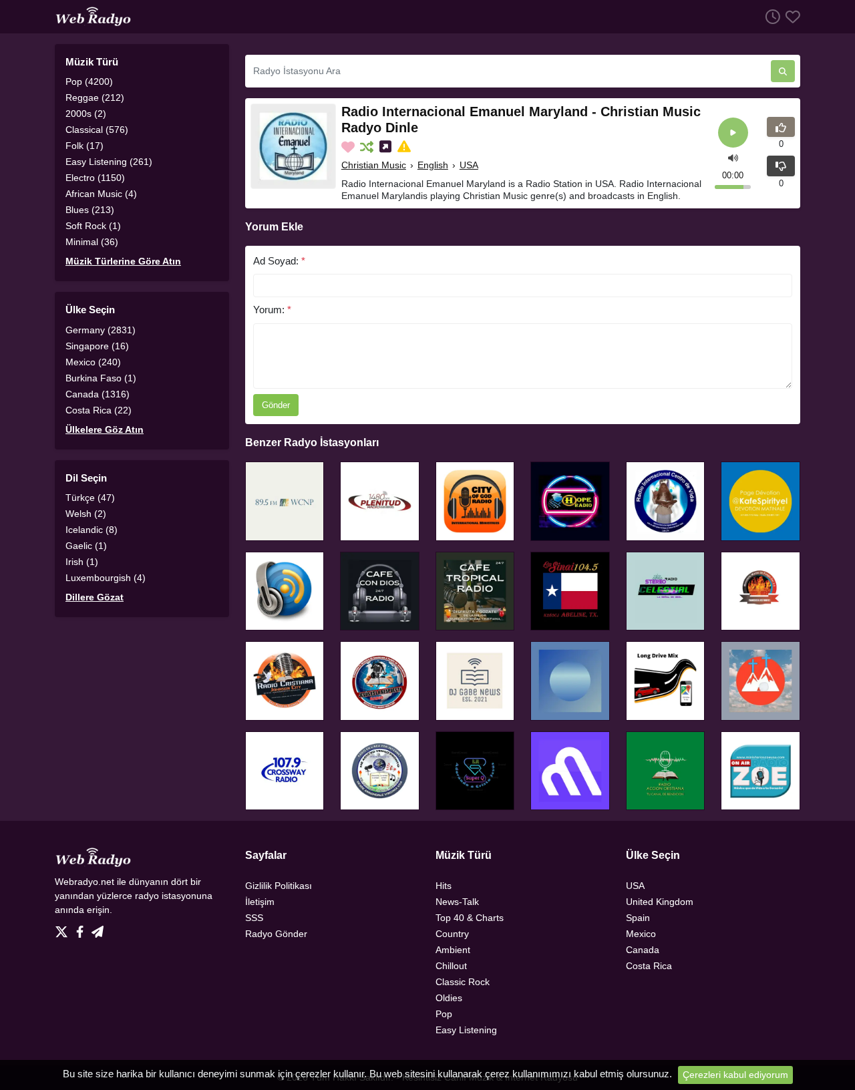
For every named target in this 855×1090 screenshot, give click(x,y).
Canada (642, 949)
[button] (733, 157)
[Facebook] (82, 928)
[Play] (733, 133)
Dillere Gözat (94, 597)
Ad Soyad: (279, 260)
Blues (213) (89, 209)
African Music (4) (101, 193)
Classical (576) (96, 129)
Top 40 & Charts (470, 917)
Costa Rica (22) (98, 410)
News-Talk (457, 901)
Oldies (449, 997)
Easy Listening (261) (108, 161)
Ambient (453, 949)
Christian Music (373, 165)
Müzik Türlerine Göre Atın (123, 261)
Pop (444, 1014)
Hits (444, 885)
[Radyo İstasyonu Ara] (783, 71)
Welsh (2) (85, 513)
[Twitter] (64, 928)
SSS (254, 917)
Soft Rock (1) (93, 225)
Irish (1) (81, 561)
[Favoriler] (790, 16)
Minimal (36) (91, 241)
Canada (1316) (97, 394)
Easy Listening (466, 1030)
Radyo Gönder (276, 933)
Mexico (641, 933)
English (432, 165)
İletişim (260, 901)
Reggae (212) (94, 97)
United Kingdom (659, 901)
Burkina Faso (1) (100, 378)
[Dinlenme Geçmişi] (770, 16)
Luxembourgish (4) (105, 577)
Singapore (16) (97, 346)
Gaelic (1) (86, 545)
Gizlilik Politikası (278, 885)
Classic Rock (463, 981)
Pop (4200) (89, 81)
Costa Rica (649, 965)
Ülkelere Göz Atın (104, 429)
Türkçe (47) (90, 497)
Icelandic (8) (91, 529)
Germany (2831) (100, 330)
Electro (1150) (95, 177)
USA (469, 165)
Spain (638, 917)
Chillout (451, 965)
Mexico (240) (93, 362)
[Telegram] (98, 928)
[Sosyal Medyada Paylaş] (387, 147)
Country (452, 933)
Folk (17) (84, 145)
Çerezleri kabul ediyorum (735, 1074)
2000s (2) (85, 113)
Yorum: (272, 309)
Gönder (276, 405)
